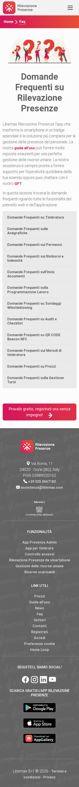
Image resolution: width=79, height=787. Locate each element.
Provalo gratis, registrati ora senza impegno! (39, 412)
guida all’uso (24, 148)
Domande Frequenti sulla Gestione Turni (35, 380)
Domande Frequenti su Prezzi (31, 366)
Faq (40, 614)
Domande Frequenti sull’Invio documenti (31, 274)
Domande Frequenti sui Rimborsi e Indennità (35, 258)
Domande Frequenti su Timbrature (35, 217)
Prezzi (39, 596)
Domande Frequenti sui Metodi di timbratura (34, 352)
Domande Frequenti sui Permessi (34, 245)
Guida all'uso (39, 602)
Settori (40, 620)
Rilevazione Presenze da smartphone (39, 560)
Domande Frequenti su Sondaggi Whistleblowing (34, 305)
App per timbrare (39, 548)
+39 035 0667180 (42, 481)
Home (8, 22)
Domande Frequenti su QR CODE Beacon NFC (33, 337)
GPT (18, 184)
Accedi (39, 638)
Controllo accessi (39, 554)
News (39, 608)
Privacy (49, 777)
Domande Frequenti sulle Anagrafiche (27, 231)
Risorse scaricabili (39, 572)
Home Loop (39, 650)
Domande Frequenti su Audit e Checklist (32, 321)
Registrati (39, 632)
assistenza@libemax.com (42, 487)
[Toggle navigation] (70, 7)
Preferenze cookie (39, 644)
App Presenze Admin (39, 542)
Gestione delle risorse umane (39, 566)
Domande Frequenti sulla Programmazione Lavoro (28, 290)
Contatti (39, 626)
